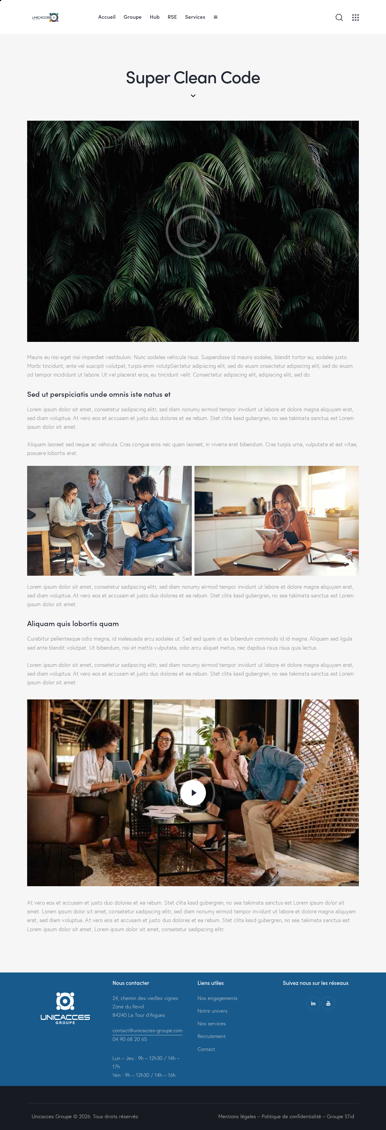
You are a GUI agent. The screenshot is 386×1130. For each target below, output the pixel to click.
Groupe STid (340, 1116)
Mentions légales (237, 1116)
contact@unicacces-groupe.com (147, 1030)
